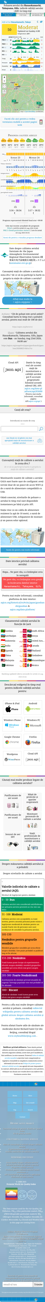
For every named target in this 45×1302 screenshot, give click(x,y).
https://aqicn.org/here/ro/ (22, 327)
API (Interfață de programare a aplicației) (22, 1174)
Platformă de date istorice (22, 1177)
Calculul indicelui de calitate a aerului (22, 1165)
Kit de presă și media (22, 1133)
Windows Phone (12, 720)
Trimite (38, 1284)
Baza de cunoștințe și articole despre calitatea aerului (22, 1145)
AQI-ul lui (20, 22)
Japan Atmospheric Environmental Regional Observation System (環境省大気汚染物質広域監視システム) (22, 1238)
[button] (16, 86)
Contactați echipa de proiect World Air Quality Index (22, 1129)
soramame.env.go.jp (20, 263)
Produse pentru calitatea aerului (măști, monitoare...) (23, 1170)
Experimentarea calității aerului (22, 1149)
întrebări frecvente (22, 1157)
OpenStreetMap (30, 111)
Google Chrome (12, 736)
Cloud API (33, 753)
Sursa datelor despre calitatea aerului (22, 1162)
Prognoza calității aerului (22, 1167)
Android (33, 703)
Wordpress (12, 754)
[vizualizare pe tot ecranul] (41, 21)
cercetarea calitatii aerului (22, 1139)
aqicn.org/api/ (34, 401)
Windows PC (33, 720)
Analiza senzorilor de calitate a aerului (22, 1151)
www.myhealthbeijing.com (22, 1035)
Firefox (33, 736)
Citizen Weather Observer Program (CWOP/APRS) (22, 1232)
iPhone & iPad (12, 703)
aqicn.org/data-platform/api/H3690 (33, 390)
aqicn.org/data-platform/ (22, 609)
